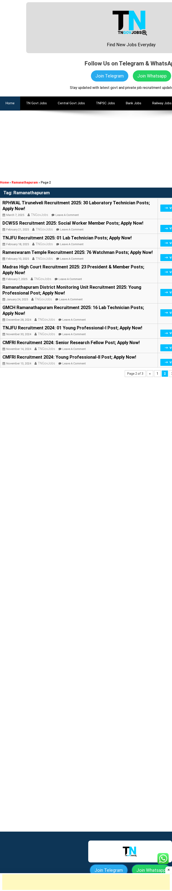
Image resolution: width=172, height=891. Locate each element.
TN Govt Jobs (36, 103)
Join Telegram (109, 76)
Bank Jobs (133, 103)
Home (4, 182)
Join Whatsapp (152, 76)
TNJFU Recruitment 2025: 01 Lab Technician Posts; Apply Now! (67, 238)
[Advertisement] (86, 142)
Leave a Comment (67, 215)
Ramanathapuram (25, 182)
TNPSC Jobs (105, 103)
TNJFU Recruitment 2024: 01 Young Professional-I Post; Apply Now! (72, 327)
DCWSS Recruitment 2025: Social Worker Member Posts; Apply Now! (72, 223)
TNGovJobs (39, 215)
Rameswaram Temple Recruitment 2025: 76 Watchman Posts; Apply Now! (77, 252)
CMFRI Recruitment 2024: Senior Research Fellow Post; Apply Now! (71, 342)
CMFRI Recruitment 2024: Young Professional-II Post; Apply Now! (69, 357)
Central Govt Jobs (71, 103)
